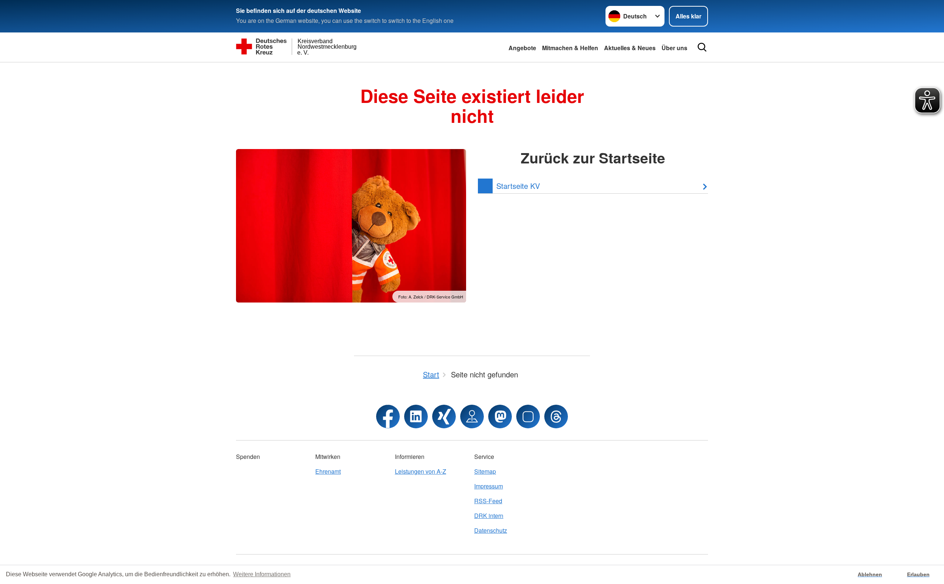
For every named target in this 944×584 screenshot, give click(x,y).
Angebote (522, 48)
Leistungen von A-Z (420, 471)
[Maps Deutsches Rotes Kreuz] (472, 416)
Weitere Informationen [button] (262, 574)
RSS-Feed (488, 501)
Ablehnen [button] (870, 574)
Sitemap (485, 471)
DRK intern (488, 515)
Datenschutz (490, 530)
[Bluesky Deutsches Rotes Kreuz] (528, 416)
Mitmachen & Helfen (570, 48)
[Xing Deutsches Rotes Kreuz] (444, 416)
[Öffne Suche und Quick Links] (702, 47)
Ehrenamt (328, 471)
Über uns (674, 48)
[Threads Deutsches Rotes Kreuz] (556, 416)
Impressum (488, 486)
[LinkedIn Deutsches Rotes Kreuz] (416, 416)
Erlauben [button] (918, 574)
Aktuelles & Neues (630, 48)
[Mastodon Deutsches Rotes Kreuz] (500, 416)
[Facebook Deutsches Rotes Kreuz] (388, 416)
